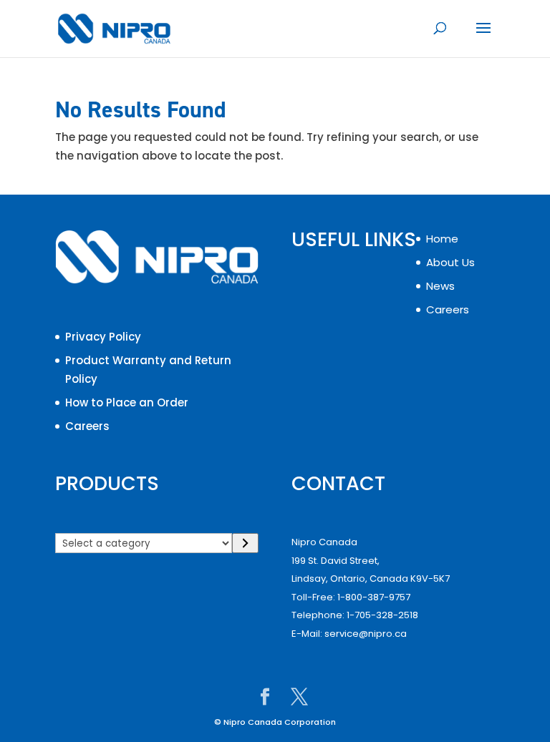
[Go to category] (245, 543)
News (440, 285)
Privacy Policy (103, 336)
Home (442, 238)
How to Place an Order (126, 402)
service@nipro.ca (365, 633)
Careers (87, 426)
